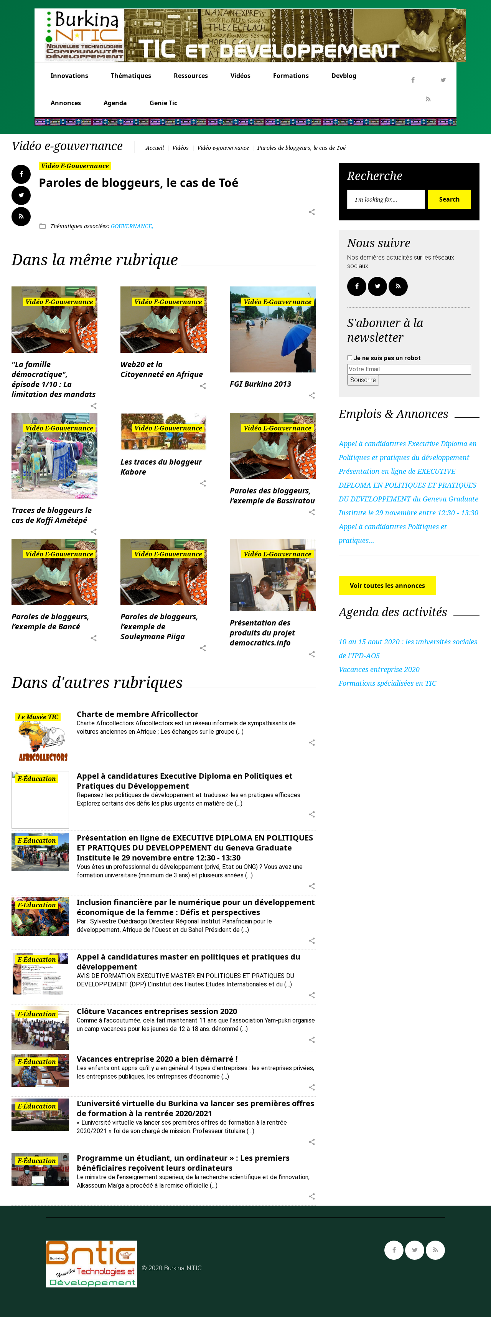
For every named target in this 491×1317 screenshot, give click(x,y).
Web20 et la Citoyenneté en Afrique (161, 369)
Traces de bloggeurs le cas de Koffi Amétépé (52, 515)
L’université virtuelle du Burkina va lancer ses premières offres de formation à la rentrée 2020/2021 (195, 1108)
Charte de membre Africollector (137, 714)
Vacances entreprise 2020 (379, 669)
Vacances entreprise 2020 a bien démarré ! (157, 1059)
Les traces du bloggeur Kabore (161, 467)
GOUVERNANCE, (132, 226)
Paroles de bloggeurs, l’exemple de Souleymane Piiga (159, 626)
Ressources (191, 75)
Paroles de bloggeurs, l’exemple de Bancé (50, 621)
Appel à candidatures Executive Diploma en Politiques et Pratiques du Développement (185, 781)
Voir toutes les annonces (387, 585)
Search (449, 199)
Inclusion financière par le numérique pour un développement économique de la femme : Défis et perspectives (196, 907)
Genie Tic (163, 103)
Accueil (155, 147)
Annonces (66, 103)
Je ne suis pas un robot (386, 358)
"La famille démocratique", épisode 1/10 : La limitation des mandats (54, 379)
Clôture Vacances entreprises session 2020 (157, 1011)
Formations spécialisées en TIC (387, 683)
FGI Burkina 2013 (260, 384)
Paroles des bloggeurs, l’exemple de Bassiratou (272, 495)
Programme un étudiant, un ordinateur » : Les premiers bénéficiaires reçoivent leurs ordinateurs (183, 1163)
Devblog (343, 75)
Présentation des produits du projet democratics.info (262, 632)
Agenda (115, 103)
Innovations (69, 75)
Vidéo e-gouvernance (223, 147)
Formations (291, 75)
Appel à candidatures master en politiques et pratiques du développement (188, 961)
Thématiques (131, 75)
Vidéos (240, 75)
